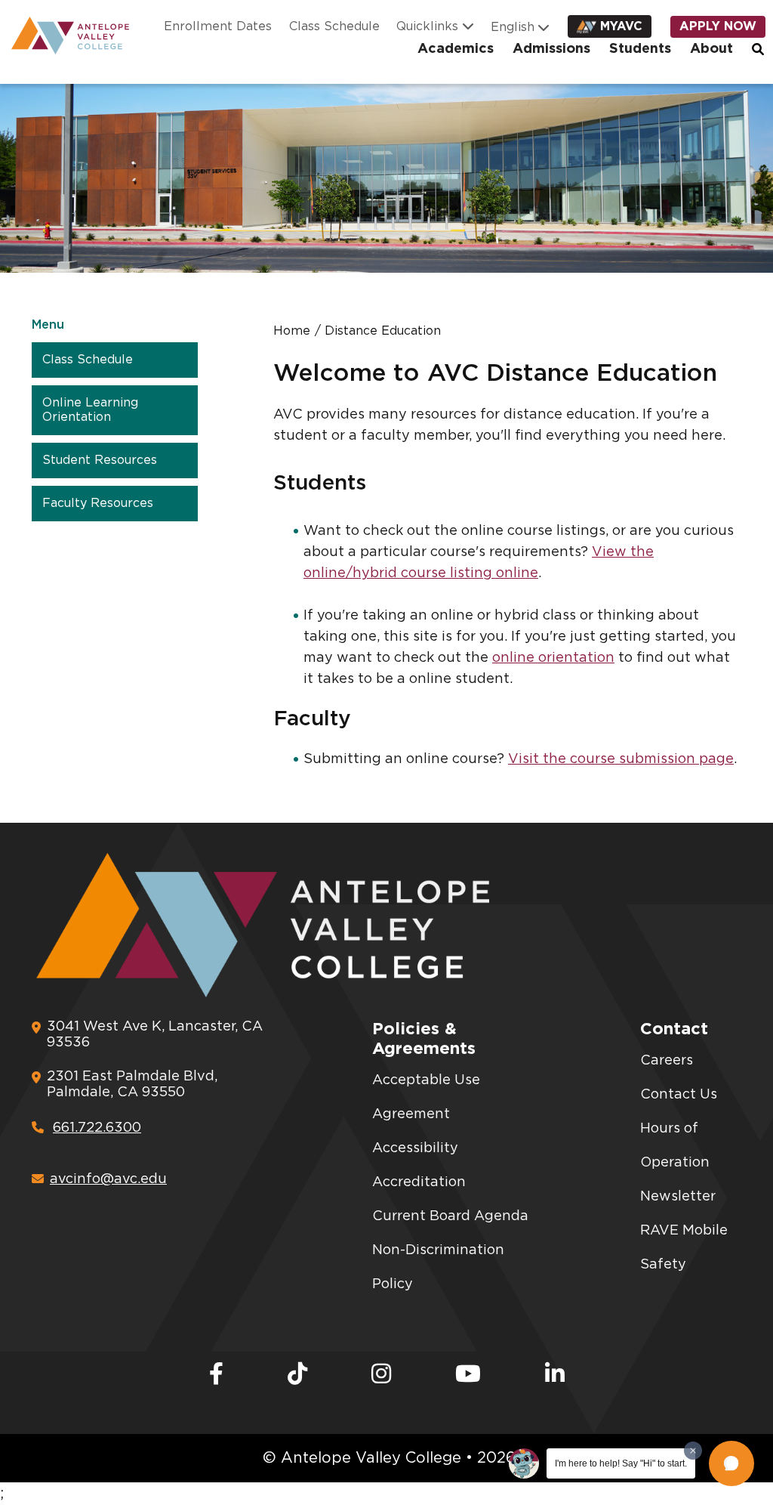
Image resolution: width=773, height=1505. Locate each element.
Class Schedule (334, 26)
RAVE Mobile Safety (684, 1248)
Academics (455, 49)
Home (291, 331)
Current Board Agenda (450, 1216)
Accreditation (419, 1182)
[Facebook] (216, 1375)
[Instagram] (381, 1375)
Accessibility (415, 1148)
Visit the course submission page (621, 759)
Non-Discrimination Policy (438, 1267)
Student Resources (99, 460)
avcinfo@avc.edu (108, 1179)
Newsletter (678, 1197)
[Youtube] (468, 1375)
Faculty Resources (97, 503)
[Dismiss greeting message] (693, 1451)
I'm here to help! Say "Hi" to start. (621, 1463)
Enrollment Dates (218, 26)
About (711, 49)
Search (758, 49)
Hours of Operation (675, 1146)
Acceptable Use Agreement (426, 1097)
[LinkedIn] (555, 1375)
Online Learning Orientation (90, 410)
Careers (666, 1061)
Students (640, 49)
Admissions (551, 49)
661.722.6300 (97, 1128)
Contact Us (678, 1095)
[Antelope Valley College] (64, 35)
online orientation (553, 658)
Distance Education (383, 331)
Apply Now (717, 26)
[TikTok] (297, 1375)
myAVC (621, 26)
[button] (731, 1463)
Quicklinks (427, 26)
